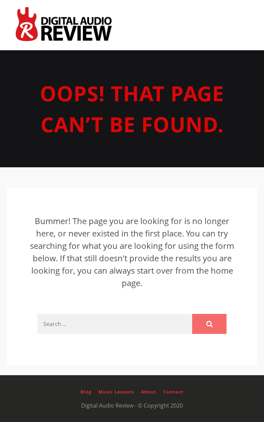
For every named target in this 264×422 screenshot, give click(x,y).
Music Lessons (116, 392)
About (148, 392)
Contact (173, 392)
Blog (85, 392)
